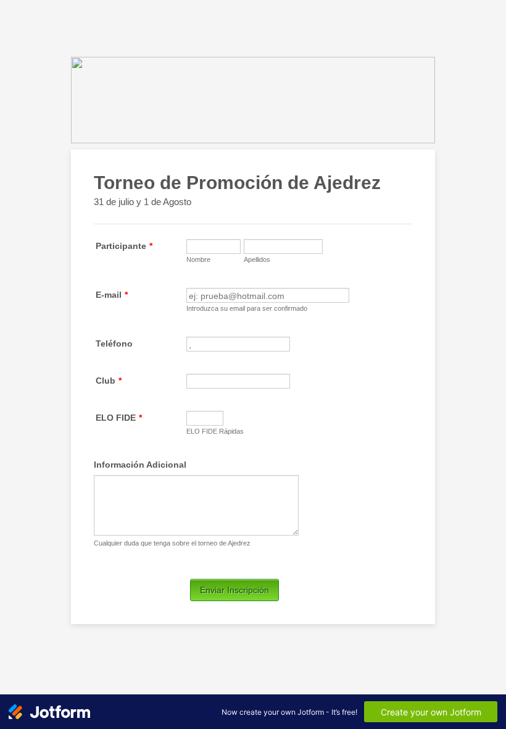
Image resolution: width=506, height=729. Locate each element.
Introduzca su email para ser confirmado (246, 308)
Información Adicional (140, 465)
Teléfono (114, 343)
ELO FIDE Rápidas (215, 431)
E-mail (112, 295)
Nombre (198, 259)
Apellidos (257, 259)
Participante (124, 246)
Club (109, 381)
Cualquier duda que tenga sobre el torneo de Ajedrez (172, 543)
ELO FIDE (119, 418)
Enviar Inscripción (234, 590)
